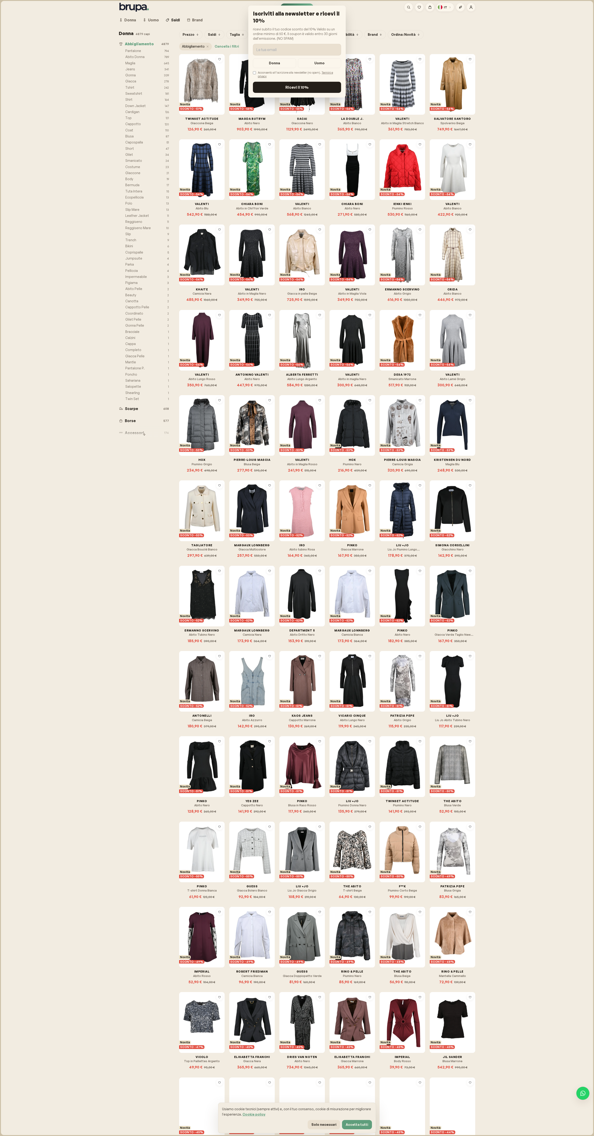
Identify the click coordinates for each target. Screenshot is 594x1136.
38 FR (289, 263)
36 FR (239, 92)
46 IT (350, 519)
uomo (319, 63)
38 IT (238, 178)
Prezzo (188, 34)
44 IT (439, 92)
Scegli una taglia (204, 103)
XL (253, 775)
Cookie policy (253, 1114)
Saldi (175, 20)
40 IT (389, 92)
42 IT (400, 92)
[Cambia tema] (460, 7)
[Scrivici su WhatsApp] (582, 1093)
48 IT (362, 519)
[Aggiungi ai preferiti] (219, 59)
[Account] (471, 7)
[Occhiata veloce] (219, 66)
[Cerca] (408, 7)
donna (274, 63)
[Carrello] (430, 7)
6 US (188, 263)
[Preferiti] (419, 7)
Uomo (153, 20)
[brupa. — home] (134, 7)
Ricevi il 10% (297, 87)
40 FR (250, 604)
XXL (261, 775)
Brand (197, 20)
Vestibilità (345, 34)
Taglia (235, 34)
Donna (130, 20)
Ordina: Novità (403, 34)
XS (187, 348)
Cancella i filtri (227, 46)
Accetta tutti (357, 1124)
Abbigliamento (193, 46)
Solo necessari (323, 1124)
